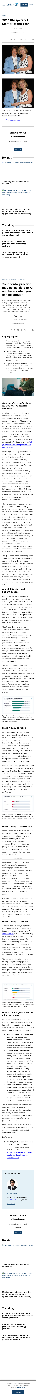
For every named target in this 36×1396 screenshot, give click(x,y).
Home (4, 15)
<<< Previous (7, 120)
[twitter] (18, 39)
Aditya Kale (18, 316)
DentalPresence (15, 1200)
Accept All (18, 1392)
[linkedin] (15, 39)
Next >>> (16, 120)
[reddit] (21, 39)
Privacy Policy (21, 1387)
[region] (18, 1388)
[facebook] (11, 39)
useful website (8, 934)
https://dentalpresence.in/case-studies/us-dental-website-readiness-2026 (19, 1155)
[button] (3, 4)
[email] (25, 39)
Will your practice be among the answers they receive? (17, 444)
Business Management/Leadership (13, 279)
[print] (33, 39)
